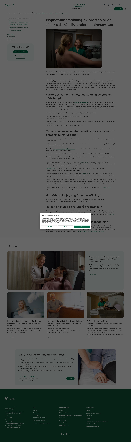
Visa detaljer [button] (49, 226)
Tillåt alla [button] (82, 226)
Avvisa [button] (65, 226)
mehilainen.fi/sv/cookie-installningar (52, 222)
